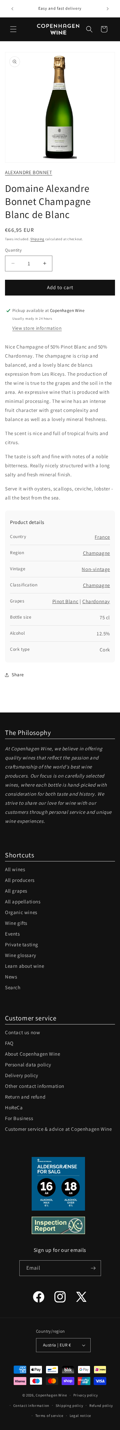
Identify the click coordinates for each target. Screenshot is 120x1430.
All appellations (23, 901)
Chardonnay (96, 601)
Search (13, 987)
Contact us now (22, 1032)
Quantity (13, 250)
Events (12, 934)
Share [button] (18, 675)
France (102, 537)
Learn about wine (24, 966)
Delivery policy (21, 1075)
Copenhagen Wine (51, 1395)
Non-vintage (96, 569)
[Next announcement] (107, 8)
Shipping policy (69, 1405)
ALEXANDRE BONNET (28, 172)
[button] (13, 29)
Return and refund (25, 1097)
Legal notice (80, 1415)
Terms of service (49, 1415)
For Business (19, 1118)
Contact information (31, 1405)
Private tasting (21, 944)
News (11, 976)
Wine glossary (20, 955)
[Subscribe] (93, 1268)
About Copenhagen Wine (32, 1054)
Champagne (96, 553)
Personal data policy (28, 1064)
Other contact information (34, 1086)
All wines (15, 869)
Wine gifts (16, 923)
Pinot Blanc (65, 601)
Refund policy (101, 1405)
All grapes (16, 891)
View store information (37, 328)
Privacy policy (85, 1395)
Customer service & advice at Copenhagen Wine (58, 1129)
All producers (20, 880)
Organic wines (21, 912)
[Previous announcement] (12, 8)
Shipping (37, 239)
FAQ (9, 1043)
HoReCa (14, 1107)
